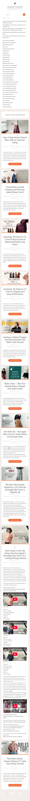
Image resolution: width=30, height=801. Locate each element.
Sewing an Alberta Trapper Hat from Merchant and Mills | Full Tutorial (15, 339)
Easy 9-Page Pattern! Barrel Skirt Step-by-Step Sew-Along (15, 140)
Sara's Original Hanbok (8, 77)
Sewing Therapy (15, 7)
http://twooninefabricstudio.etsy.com (11, 730)
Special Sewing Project (8, 102)
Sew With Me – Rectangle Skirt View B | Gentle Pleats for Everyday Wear (15, 434)
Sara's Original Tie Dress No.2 (9, 96)
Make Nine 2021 (6, 57)
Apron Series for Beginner (8, 40)
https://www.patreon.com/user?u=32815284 (12, 736)
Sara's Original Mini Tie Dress (9, 86)
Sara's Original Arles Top (8, 69)
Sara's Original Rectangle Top (9, 90)
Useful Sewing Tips (7, 106)
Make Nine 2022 (6, 59)
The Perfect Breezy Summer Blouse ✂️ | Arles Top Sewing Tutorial (15, 761)
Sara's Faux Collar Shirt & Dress (9, 67)
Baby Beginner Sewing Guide (9, 42)
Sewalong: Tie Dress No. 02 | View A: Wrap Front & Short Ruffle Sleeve (14, 291)
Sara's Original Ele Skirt (8, 75)
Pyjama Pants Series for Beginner (10, 65)
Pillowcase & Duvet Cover (8, 63)
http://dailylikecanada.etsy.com (17, 726)
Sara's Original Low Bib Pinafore (10, 84)
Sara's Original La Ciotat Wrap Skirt (10, 82)
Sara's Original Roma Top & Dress (10, 92)
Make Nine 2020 (6, 55)
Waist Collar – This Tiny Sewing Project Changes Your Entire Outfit (15, 386)
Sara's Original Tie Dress (8, 94)
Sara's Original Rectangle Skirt (9, 88)
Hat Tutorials (5, 53)
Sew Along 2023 (6, 100)
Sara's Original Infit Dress (8, 79)
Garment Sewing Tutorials (8, 48)
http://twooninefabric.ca (16, 727)
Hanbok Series (6, 50)
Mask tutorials (6, 61)
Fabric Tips (5, 46)
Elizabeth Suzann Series (8, 44)
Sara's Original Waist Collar (9, 98)
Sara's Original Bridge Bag (8, 73)
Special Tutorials (6, 104)
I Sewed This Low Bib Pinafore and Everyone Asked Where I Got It (15, 189)
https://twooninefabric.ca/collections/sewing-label (14, 721)
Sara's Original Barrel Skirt (9, 71)
